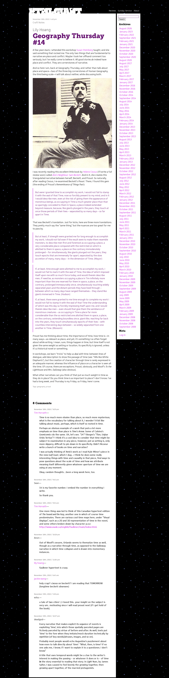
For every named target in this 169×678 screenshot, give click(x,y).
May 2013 (124, 149)
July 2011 (124, 218)
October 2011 (126, 209)
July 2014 (124, 104)
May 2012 (124, 187)
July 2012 (124, 180)
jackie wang (40, 578)
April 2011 (124, 228)
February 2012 (126, 196)
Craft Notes (38, 22)
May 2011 (124, 225)
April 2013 (124, 152)
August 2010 (125, 253)
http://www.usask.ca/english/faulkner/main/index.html (68, 527)
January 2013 (126, 161)
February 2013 (126, 158)
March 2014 (125, 117)
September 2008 (127, 326)
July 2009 (124, 295)
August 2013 (125, 139)
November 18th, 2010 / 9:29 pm (46, 409)
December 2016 (127, 85)
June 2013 (124, 145)
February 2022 (126, 34)
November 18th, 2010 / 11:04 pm (47, 560)
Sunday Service (125, 10)
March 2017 (125, 76)
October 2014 (126, 95)
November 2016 (127, 88)
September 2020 (127, 57)
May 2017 (124, 69)
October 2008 (126, 323)
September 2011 (127, 212)
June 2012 (124, 183)
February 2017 (126, 79)
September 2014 (127, 98)
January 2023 (126, 31)
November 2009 (127, 282)
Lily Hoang (42, 29)
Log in (122, 335)
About (136, 10)
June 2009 (124, 298)
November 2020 (127, 50)
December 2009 (127, 279)
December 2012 (127, 164)
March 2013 (125, 155)
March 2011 (125, 231)
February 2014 (126, 120)
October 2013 (126, 133)
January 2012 (126, 199)
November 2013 (127, 130)
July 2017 (124, 66)
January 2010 (126, 276)
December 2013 (127, 126)
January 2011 (126, 237)
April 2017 (124, 72)
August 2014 (125, 101)
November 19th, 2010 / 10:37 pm (47, 616)
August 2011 (125, 215)
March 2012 (125, 193)
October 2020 (126, 53)
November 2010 (127, 244)
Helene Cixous (90, 171)
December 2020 (127, 47)
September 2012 (127, 174)
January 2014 (126, 123)
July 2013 (124, 142)
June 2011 (124, 222)
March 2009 (125, 307)
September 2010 (127, 250)
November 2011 (127, 206)
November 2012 (127, 168)
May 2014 (124, 110)
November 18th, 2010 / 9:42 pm (46, 480)
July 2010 (124, 256)
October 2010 (126, 247)
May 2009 (124, 301)
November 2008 (127, 320)
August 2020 (125, 60)
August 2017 (125, 63)
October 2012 (126, 171)
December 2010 (127, 241)
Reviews (112, 10)
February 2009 (126, 310)
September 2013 (127, 136)
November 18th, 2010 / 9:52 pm (46, 503)
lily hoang (39, 562)
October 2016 (126, 91)
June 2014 (124, 107)
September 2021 (127, 37)
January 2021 (126, 44)
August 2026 (125, 28)
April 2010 (124, 266)
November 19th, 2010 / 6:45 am (46, 575)
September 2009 (127, 288)
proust (48, 386)
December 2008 (127, 317)
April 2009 (124, 304)
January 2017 (126, 82)
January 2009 (126, 314)
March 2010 (125, 269)
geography (41, 386)
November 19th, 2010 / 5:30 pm (46, 594)
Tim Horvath (40, 412)
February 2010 (126, 272)
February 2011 (126, 234)
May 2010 (124, 263)
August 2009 (125, 291)
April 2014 (124, 114)
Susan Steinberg (85, 50)
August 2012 (125, 177)
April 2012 (124, 190)
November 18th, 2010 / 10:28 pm (47, 534)
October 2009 (126, 285)
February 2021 (126, 41)
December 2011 (127, 203)
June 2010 (124, 260)
